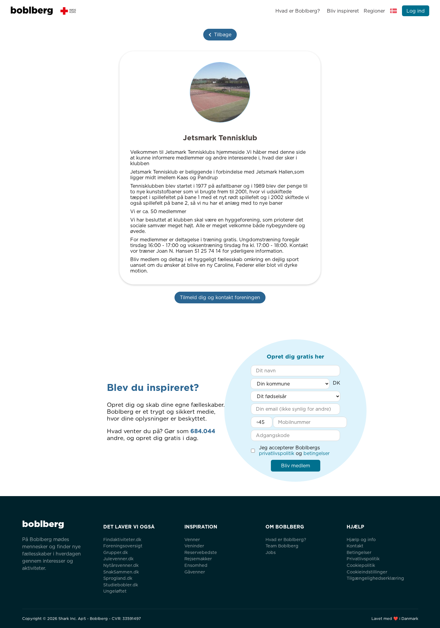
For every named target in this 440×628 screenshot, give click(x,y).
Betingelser (359, 552)
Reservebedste (200, 552)
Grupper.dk (115, 552)
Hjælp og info (361, 539)
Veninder (194, 545)
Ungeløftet (115, 591)
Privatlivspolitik (363, 558)
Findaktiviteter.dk (122, 539)
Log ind (415, 11)
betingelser (317, 453)
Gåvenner (194, 571)
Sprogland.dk (117, 578)
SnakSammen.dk (121, 571)
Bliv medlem (295, 466)
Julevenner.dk (118, 558)
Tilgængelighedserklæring (375, 578)
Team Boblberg (281, 545)
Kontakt (355, 545)
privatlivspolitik (276, 453)
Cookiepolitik (361, 565)
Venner (192, 539)
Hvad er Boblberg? (297, 11)
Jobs (270, 552)
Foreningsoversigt (122, 545)
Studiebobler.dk (120, 584)
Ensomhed (195, 565)
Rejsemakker (198, 558)
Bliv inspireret (343, 11)
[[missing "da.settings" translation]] (393, 10)
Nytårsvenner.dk (121, 565)
